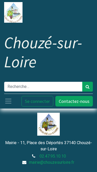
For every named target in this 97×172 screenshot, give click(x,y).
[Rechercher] (87, 87)
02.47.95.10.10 (53, 156)
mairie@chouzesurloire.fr (51, 162)
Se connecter (37, 101)
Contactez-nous (74, 101)
